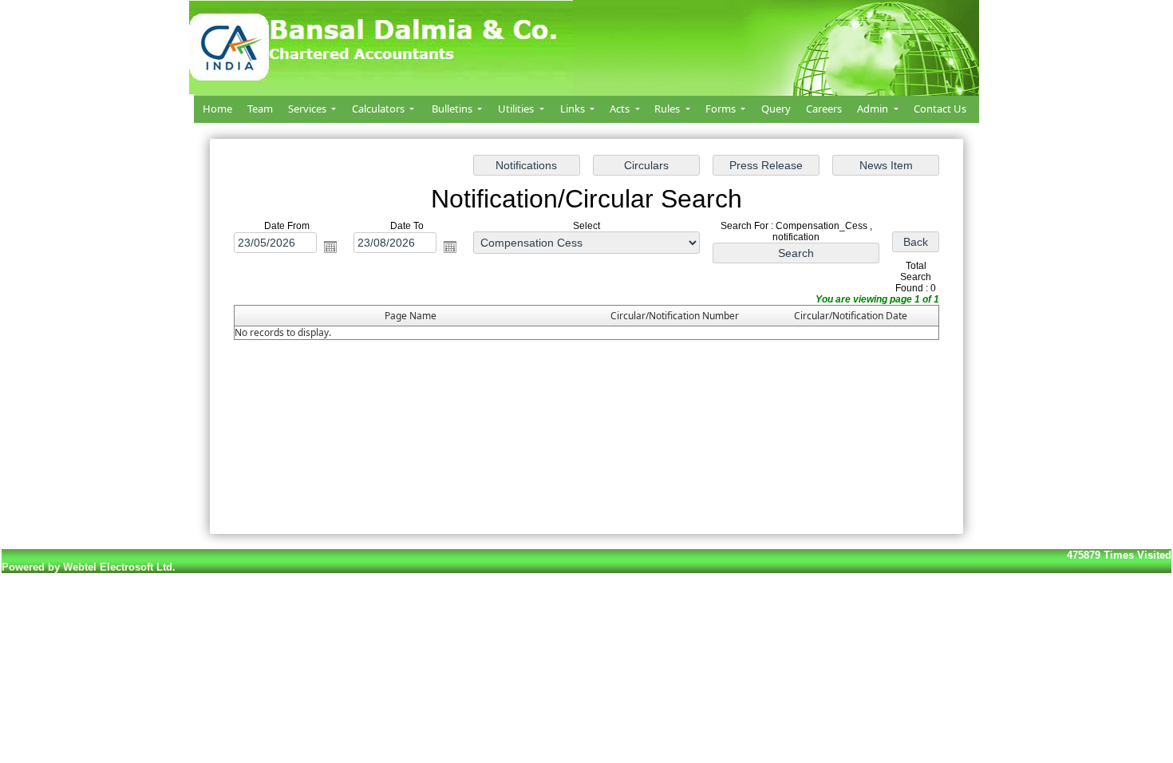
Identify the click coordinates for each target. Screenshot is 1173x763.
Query (776, 108)
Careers (824, 108)
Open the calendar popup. (330, 246)
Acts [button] (621, 108)
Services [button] (308, 108)
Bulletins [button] (453, 108)
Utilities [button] (517, 108)
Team (260, 108)
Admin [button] (874, 108)
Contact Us (940, 108)
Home (217, 108)
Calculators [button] (379, 108)
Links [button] (573, 108)
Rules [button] (668, 108)
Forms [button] (721, 108)
